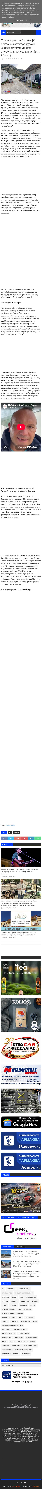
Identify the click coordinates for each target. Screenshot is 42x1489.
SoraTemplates (16, 1486)
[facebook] (17, 1482)
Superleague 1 (24, 1289)
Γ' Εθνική (13, 1305)
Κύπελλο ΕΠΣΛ (31, 1337)
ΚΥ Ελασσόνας (7, 1337)
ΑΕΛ (21, 1297)
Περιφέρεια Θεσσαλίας (23, 1350)
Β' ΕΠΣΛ (34, 1301)
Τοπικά (16, 832)
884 (10, 832)
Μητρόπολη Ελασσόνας (26, 1342)
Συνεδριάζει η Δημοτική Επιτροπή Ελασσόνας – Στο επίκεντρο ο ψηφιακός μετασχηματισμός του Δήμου (18, 934)
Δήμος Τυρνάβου (8, 1313)
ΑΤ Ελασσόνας (31, 1297)
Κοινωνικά (19, 1337)
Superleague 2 (7, 1293)
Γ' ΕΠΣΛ (4, 1305)
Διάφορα (20, 1313)
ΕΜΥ (20, 1317)
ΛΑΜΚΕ (4, 1342)
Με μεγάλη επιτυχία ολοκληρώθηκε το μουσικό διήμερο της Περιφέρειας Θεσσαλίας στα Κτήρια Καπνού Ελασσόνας (19, 871)
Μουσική (5, 1346)
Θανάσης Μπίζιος (8, 1333)
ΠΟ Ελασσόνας (7, 1350)
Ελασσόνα (14, 1321)
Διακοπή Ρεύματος (9, 1317)
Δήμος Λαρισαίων (24, 1309)
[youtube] (25, 1482)
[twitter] (21, 1482)
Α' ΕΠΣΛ (14, 1297)
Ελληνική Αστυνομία (29, 1321)
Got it (27, 20)
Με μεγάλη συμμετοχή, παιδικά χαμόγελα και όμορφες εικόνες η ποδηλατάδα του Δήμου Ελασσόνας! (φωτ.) (27, 1264)
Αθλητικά (14, 1301)
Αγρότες (5, 1301)
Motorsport (11, 1289)
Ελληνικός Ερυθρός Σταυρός (12, 1325)
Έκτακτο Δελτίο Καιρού (24, 1293)
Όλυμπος (5, 1297)
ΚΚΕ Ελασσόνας (23, 1333)
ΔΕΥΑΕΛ (32, 1305)
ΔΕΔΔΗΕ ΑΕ (23, 1305)
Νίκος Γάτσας (16, 1346)
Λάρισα (12, 1342)
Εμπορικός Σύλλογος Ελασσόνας (14, 1329)
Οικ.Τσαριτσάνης (30, 1346)
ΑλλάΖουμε (25, 1301)
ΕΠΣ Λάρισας (29, 1317)
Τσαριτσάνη (26, 1354)
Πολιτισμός (6, 1354)
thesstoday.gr (10, 825)
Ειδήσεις (5, 1321)
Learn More (18, 20)
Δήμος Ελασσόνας (8, 1309)
